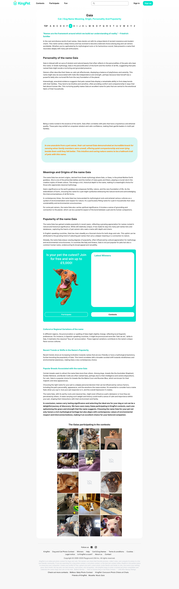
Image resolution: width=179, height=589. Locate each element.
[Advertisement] (89, 106)
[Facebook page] (92, 547)
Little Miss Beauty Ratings (127, 569)
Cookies (130, 551)
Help (88, 551)
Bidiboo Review (79, 569)
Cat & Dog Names (99, 551)
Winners (80, 551)
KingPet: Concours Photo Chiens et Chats (112, 572)
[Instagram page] (96, 547)
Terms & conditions (116, 551)
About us (98, 554)
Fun (66, 3)
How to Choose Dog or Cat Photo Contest (101, 569)
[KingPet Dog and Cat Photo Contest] (21, 3)
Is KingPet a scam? (84, 554)
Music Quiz (100, 575)
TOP (46, 26)
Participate (54, 3)
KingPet (46, 551)
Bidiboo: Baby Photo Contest (81, 572)
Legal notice (70, 554)
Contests (40, 3)
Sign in (137, 3)
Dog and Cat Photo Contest (63, 551)
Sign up (148, 3)
